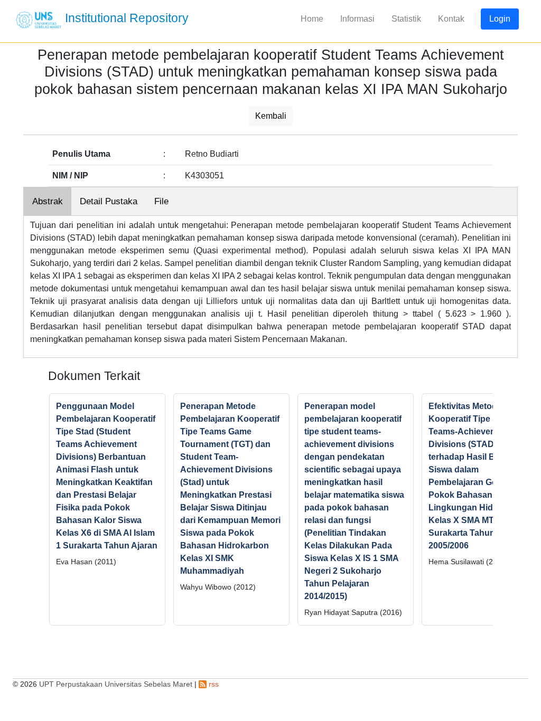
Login (499, 18)
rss (213, 684)
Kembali (270, 115)
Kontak (451, 18)
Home (312, 18)
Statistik (406, 18)
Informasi (357, 18)
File (161, 201)
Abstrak (47, 201)
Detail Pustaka (108, 201)
